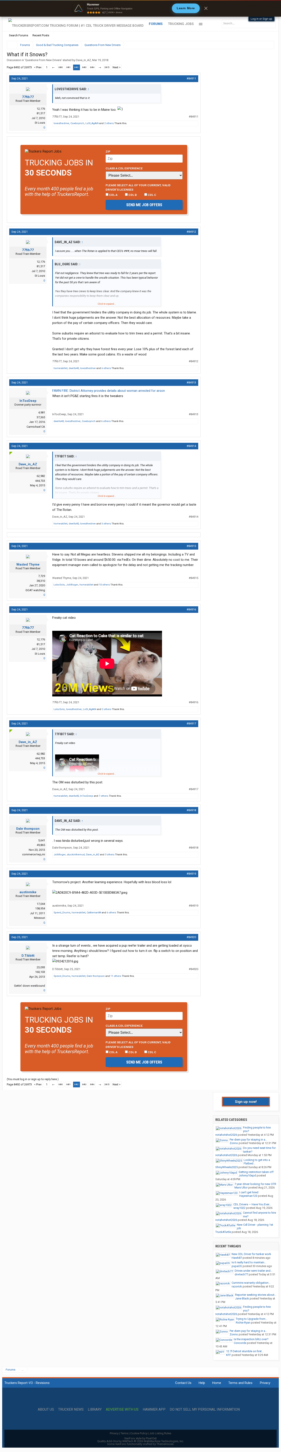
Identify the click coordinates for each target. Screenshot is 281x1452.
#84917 (191, 723)
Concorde (240, 1343)
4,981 (41, 412)
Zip (108, 151)
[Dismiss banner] (206, 8)
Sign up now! (246, 1101)
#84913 (191, 382)
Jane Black (242, 1298)
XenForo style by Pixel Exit (140, 1438)
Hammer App (154, 1409)
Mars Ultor (241, 1187)
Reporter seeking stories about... (255, 1294)
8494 (92, 67)
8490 (61, 67)
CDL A (112, 195)
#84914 (191, 446)
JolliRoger (72, 584)
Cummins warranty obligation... (251, 1282)
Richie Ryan (243, 1322)
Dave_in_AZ (83, 60)
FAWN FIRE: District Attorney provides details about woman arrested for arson (108, 391)
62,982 (41, 476)
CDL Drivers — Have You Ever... (252, 1204)
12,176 (41, 108)
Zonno (234, 1143)
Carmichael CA (36, 426)
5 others (106, 523)
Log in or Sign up (261, 18)
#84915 (191, 546)
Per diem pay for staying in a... (248, 1139)
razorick (237, 1286)
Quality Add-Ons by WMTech (140, 1441)
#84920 (191, 937)
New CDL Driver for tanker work (251, 1254)
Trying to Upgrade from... (251, 1318)
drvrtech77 (241, 1274)
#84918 (191, 810)
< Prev (37, 67)
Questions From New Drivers (43, 60)
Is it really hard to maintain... (249, 1262)
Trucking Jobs (181, 24)
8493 (84, 67)
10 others (104, 584)
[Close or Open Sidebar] (262, 45)
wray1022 (239, 1207)
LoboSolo (59, 584)
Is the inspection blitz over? (251, 1339)
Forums (156, 24)
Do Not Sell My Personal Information (205, 1409)
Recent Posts (40, 35)
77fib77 (28, 97)
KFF (228, 1355)
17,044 (41, 903)
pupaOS (237, 1266)
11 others (115, 976)
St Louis (40, 122)
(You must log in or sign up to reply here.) (33, 1079)
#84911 (191, 78)
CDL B (132, 195)
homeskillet (60, 368)
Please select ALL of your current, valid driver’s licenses (138, 187)
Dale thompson (28, 829)
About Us (46, 1409)
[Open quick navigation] (268, 45)
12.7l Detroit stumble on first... (245, 1351)
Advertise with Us (122, 1409)
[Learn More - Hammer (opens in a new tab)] (140, 8)
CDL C (151, 195)
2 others (109, 123)
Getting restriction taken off (256, 1172)
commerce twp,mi (33, 854)
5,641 (41, 840)
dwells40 (74, 368)
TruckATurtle (223, 1232)
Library (95, 1409)
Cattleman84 (94, 912)
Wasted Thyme (28, 564)
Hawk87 (237, 1257)
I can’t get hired (248, 1192)
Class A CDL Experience (124, 168)
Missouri (39, 917)
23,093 (41, 967)
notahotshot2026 (226, 1134)
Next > (117, 67)
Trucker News (71, 1409)
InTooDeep (28, 401)
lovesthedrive (61, 123)
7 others (103, 796)
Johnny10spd (247, 1175)
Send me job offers (144, 204)
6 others (106, 368)
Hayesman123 (248, 1195)
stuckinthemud (76, 854)
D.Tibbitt (28, 956)
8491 (68, 67)
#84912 (191, 231)
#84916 (191, 609)
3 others (109, 854)
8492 (76, 67)
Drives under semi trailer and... (253, 1270)
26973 (107, 67)
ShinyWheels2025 (226, 1167)
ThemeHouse (165, 1444)
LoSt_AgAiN (92, 123)
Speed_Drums (62, 912)
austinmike (28, 892)
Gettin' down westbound (29, 985)
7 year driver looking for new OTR (255, 1184)
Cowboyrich (77, 123)
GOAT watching (35, 590)
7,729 (41, 576)
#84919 (191, 873)
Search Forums (18, 35)
